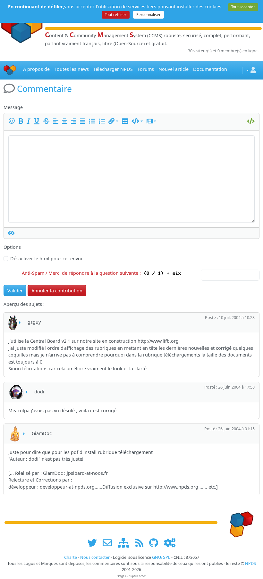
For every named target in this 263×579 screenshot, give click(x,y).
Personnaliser (148, 14)
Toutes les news (72, 69)
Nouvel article (173, 69)
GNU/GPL (161, 557)
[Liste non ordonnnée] (93, 121)
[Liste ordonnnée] (103, 121)
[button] (113, 121)
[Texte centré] (66, 121)
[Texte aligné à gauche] (57, 121)
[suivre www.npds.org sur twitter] (94, 543)
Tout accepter (243, 6)
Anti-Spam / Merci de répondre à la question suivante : (82, 273)
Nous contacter (95, 557)
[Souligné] (38, 121)
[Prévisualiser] (11, 233)
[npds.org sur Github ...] (156, 543)
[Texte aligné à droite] (75, 121)
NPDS (250, 563)
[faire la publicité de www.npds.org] (109, 543)
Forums (146, 69)
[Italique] (30, 121)
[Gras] (22, 121)
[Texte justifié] (84, 121)
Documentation (210, 69)
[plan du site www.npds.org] (126, 543)
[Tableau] (126, 121)
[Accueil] (10, 70)
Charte (70, 557)
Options (12, 247)
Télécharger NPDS (113, 69)
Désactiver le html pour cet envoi (46, 259)
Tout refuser (115, 14)
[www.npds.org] (239, 522)
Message (13, 107)
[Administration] (169, 543)
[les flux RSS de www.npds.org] (141, 543)
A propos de (36, 69)
